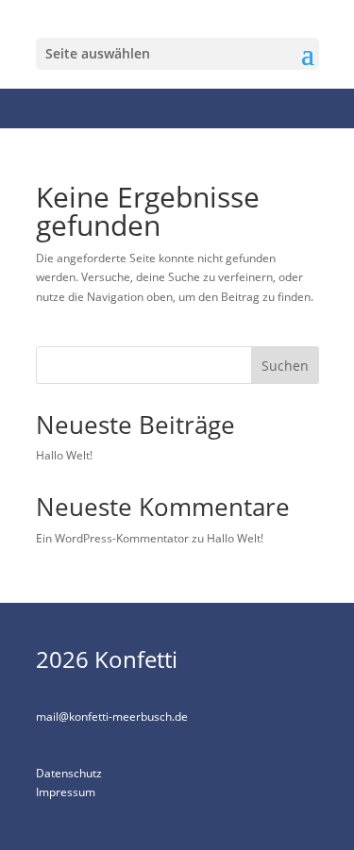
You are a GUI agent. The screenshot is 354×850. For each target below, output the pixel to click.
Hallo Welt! (64, 455)
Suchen (285, 366)
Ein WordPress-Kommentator (112, 538)
